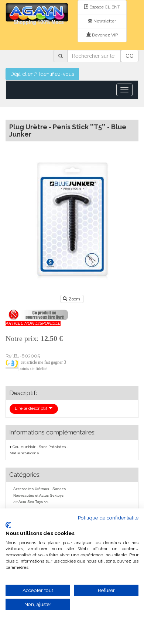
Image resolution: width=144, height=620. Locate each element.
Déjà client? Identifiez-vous (42, 74)
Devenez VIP (104, 35)
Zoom (74, 299)
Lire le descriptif (31, 408)
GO (130, 56)
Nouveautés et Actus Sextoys (38, 495)
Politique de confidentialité (108, 518)
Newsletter (104, 21)
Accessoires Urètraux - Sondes (39, 489)
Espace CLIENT (104, 7)
